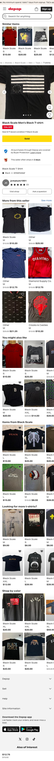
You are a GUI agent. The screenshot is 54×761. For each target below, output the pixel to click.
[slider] (27, 92)
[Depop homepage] (14, 9)
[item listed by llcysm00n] (12, 438)
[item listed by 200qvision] (12, 562)
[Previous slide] (4, 92)
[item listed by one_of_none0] (34, 393)
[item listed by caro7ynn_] (34, 523)
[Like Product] (14, 30)
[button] (31, 184)
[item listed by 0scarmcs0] (12, 393)
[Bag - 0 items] (36, 9)
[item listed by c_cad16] (34, 477)
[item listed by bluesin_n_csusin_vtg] (12, 646)
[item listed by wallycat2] (34, 354)
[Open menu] (4, 9)
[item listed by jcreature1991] (14, 219)
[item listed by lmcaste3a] (34, 438)
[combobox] (27, 16)
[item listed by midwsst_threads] (34, 562)
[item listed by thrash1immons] (12, 607)
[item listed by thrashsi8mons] (34, 607)
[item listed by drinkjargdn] (34, 646)
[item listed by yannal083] (12, 523)
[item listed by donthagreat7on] (12, 354)
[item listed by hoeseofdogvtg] (12, 477)
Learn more (35, 152)
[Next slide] (49, 92)
